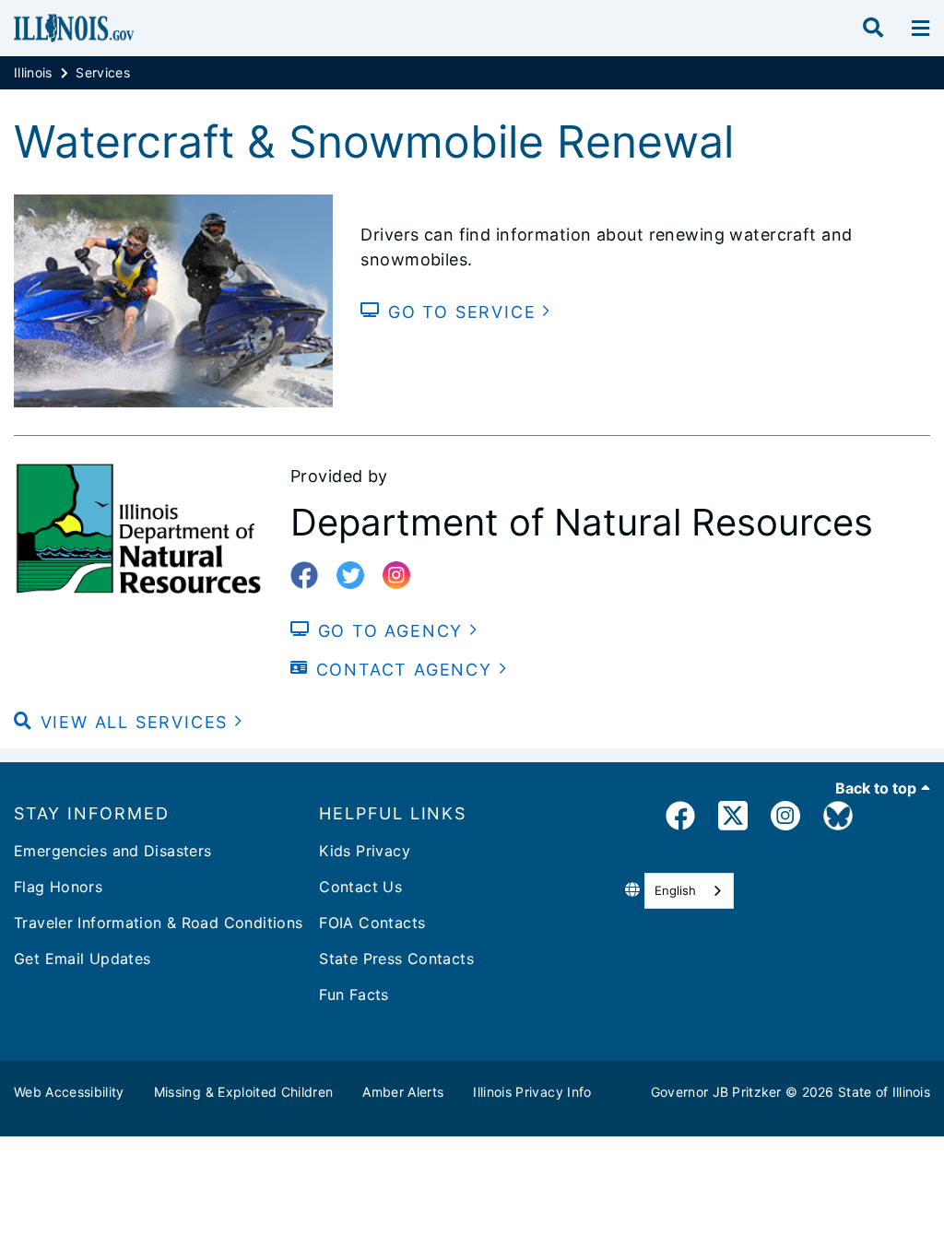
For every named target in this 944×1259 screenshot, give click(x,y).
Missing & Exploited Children (244, 1092)
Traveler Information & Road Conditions (158, 922)
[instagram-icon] (403, 576)
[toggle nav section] (920, 28)
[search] (873, 29)
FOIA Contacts (372, 922)
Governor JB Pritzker (716, 1092)
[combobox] (689, 891)
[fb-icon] (311, 576)
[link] (680, 819)
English (675, 890)
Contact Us (360, 886)
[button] (128, 722)
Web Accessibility (69, 1092)
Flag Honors (58, 886)
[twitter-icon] (357, 576)
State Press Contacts (396, 958)
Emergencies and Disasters (113, 850)
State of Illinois (884, 1092)
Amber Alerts (402, 1092)
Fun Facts (353, 994)
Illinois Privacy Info (532, 1092)
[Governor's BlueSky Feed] (838, 819)
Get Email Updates (82, 958)
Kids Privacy (364, 850)
